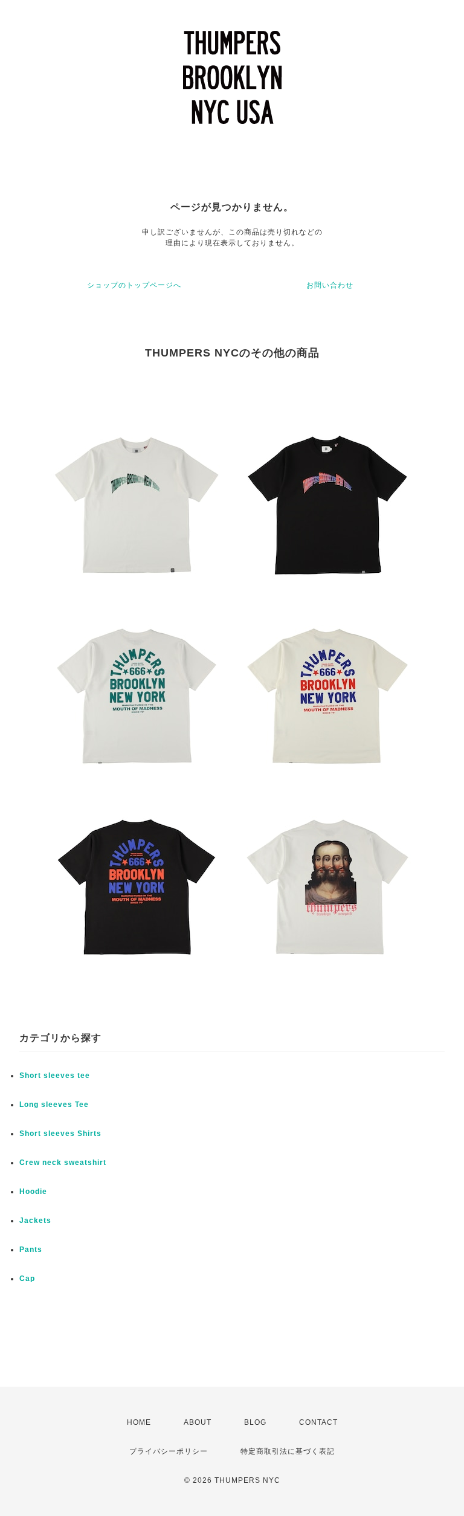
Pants (30, 1249)
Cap (27, 1278)
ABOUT (197, 1422)
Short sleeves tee (54, 1075)
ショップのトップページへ (134, 285)
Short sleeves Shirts (60, 1133)
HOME (139, 1422)
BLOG (255, 1422)
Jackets (35, 1220)
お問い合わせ (329, 285)
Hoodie (33, 1191)
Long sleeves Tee (54, 1104)
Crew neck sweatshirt (62, 1162)
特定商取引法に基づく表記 (287, 1451)
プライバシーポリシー (168, 1451)
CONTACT (318, 1422)
